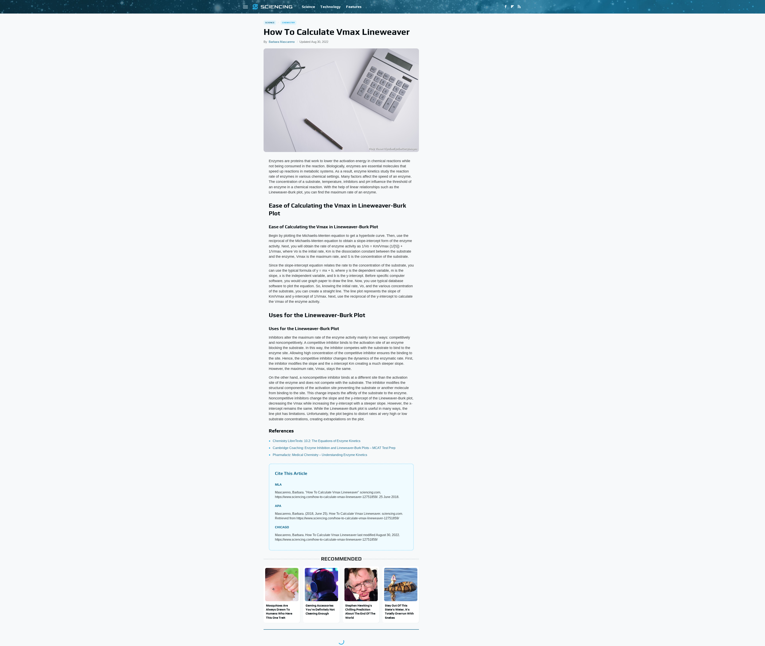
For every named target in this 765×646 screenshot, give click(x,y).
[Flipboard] (512, 7)
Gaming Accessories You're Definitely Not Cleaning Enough (320, 609)
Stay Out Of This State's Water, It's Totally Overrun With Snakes (399, 611)
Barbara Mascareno (282, 41)
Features (353, 7)
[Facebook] (505, 7)
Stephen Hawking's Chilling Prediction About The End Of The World (360, 611)
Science (308, 7)
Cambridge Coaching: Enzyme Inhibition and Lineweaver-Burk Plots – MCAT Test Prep (334, 448)
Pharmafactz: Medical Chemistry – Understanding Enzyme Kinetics (320, 455)
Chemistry (288, 22)
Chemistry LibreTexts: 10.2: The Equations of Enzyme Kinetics (316, 441)
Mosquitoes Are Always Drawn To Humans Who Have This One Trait (279, 611)
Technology (330, 7)
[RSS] (519, 7)
